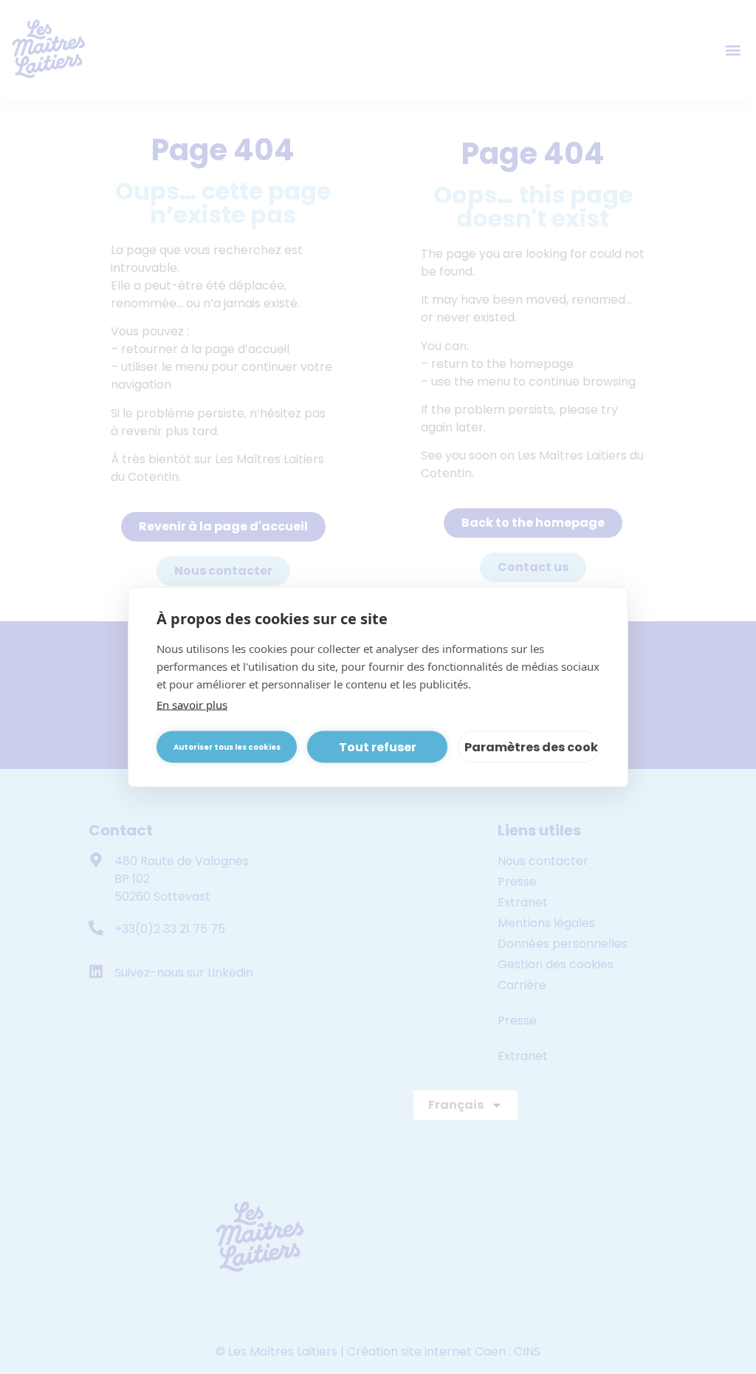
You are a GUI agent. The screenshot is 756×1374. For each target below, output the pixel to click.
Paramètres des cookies (531, 746)
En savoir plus (192, 704)
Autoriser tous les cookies (227, 746)
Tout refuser (377, 746)
